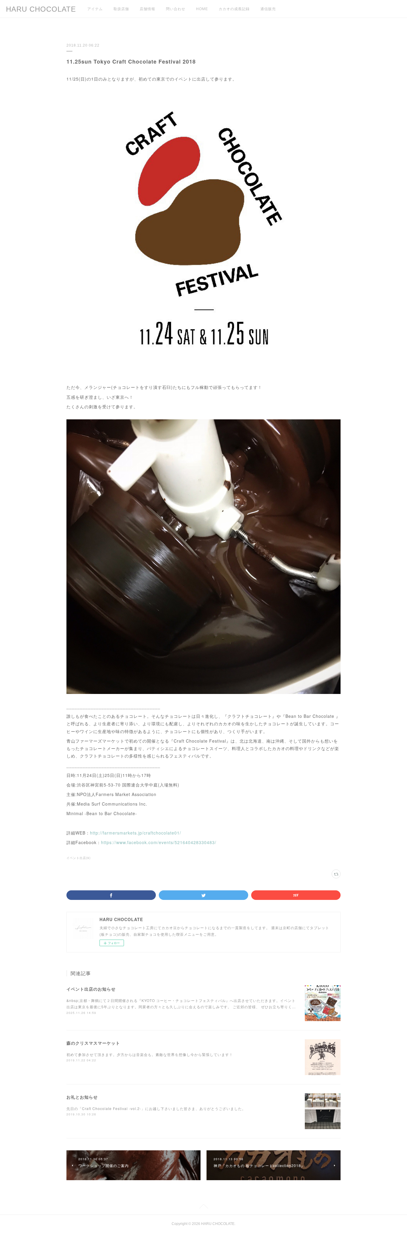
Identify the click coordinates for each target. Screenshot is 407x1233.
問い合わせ (175, 9)
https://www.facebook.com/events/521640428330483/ (158, 842)
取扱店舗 (121, 9)
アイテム (95, 9)
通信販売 (268, 9)
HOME (202, 9)
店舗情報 (147, 9)
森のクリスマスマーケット (93, 1043)
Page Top (203, 1207)
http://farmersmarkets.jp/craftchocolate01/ (135, 833)
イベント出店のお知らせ (91, 989)
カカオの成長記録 (234, 9)
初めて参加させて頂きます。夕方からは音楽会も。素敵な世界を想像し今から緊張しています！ (149, 1054)
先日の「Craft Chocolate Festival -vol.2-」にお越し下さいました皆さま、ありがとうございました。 (156, 1108)
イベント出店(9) (78, 858)
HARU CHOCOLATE (41, 9)
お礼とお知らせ (82, 1097)
